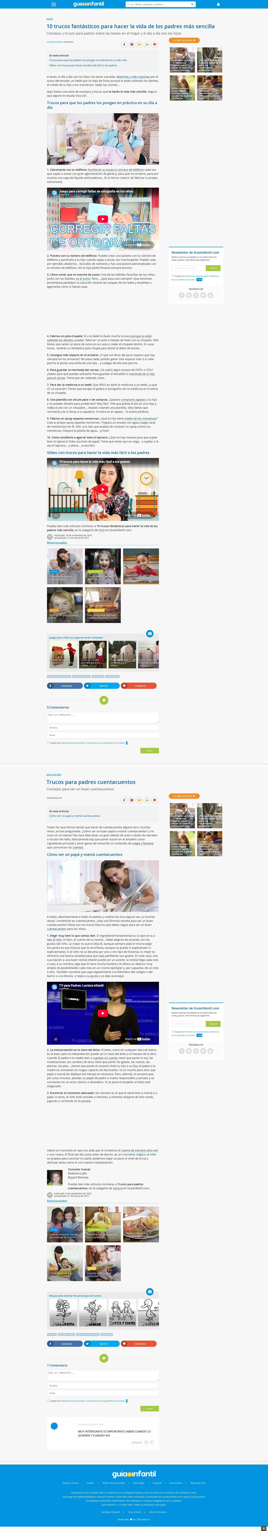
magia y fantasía (142, 843)
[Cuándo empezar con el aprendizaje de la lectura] (65, 1241)
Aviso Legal (138, 1482)
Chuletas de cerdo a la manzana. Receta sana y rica (139, 1236)
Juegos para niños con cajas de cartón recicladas (76, 637)
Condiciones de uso (95, 742)
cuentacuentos (56, 929)
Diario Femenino (158, 1512)
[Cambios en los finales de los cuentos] (103, 1241)
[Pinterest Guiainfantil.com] (189, 295)
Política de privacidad (113, 1482)
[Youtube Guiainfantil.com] (210, 295)
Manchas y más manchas (133, 77)
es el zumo (83, 278)
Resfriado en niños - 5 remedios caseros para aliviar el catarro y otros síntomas (182, 65)
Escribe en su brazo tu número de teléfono (116, 170)
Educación (131, 570)
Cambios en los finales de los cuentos (102, 1236)
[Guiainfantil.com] (88, 6)
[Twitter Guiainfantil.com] (203, 295)
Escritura (52, 1334)
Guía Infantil (134, 1512)
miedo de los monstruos (140, 418)
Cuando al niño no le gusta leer (99, 1274)
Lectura (54, 571)
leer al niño (54, 939)
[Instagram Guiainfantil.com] (196, 295)
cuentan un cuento (105, 1058)
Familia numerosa (96, 610)
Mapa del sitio (198, 1482)
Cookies (90, 1482)
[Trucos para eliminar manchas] (103, 583)
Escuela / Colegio (66, 1334)
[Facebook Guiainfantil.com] (181, 295)
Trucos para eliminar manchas (99, 578)
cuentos (78, 847)
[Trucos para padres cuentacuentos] (65, 583)
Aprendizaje (106, 1334)
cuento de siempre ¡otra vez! (139, 1150)
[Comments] (154, 45)
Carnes (129, 1228)
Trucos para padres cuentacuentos (60, 578)
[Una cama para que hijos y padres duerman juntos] (103, 622)
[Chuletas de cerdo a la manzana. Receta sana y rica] (141, 1241)
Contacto (157, 1482)
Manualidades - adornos (59, 676)
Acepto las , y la (88, 742)
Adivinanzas (97, 676)
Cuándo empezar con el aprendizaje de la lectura (63, 1236)
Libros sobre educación (87, 1334)
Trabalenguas (112, 676)
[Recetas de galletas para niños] (65, 622)
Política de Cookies (116, 742)
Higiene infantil (95, 571)
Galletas (54, 610)
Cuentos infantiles (81, 676)
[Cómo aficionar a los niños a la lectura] (65, 1280)
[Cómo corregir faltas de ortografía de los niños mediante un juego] (141, 583)
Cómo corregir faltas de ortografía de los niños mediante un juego (139, 577)
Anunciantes (175, 1482)
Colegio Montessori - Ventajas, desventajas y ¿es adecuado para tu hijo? (209, 92)
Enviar (150, 750)
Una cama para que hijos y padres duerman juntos (102, 616)
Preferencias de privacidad (72, 742)
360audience (143, 1519)
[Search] (192, 4)
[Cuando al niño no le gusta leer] (103, 1280)
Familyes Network (111, 1512)
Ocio (50, 19)
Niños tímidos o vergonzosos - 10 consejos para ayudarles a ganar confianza (181, 93)
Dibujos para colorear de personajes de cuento (75, 1295)
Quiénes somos (70, 1482)
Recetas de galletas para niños (63, 616)
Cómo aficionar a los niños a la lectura (61, 1274)
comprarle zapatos (133, 399)
